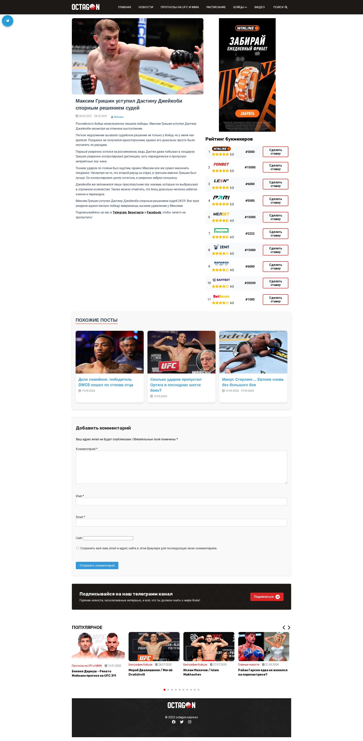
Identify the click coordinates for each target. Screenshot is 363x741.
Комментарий (87, 449)
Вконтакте (136, 212)
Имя (80, 496)
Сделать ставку (275, 151)
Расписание (216, 7)
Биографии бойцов (140, 664)
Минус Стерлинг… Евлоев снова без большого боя (252, 381)
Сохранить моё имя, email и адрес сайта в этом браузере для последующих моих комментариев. (148, 548)
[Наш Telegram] (7, 20)
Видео (259, 7)
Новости (146, 7)
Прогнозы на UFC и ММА (180, 7)
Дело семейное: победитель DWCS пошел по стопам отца (105, 381)
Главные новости (248, 664)
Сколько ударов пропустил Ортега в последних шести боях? (176, 384)
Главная (124, 7)
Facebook (154, 212)
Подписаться (264, 597)
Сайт (79, 538)
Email (80, 517)
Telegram (120, 212)
